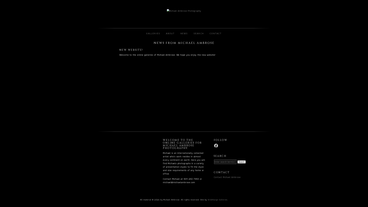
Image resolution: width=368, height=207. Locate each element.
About (170, 33)
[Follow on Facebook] (216, 145)
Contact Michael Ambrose (227, 177)
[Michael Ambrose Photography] (184, 16)
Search (199, 33)
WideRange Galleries (217, 199)
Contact (216, 33)
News (184, 33)
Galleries (153, 33)
